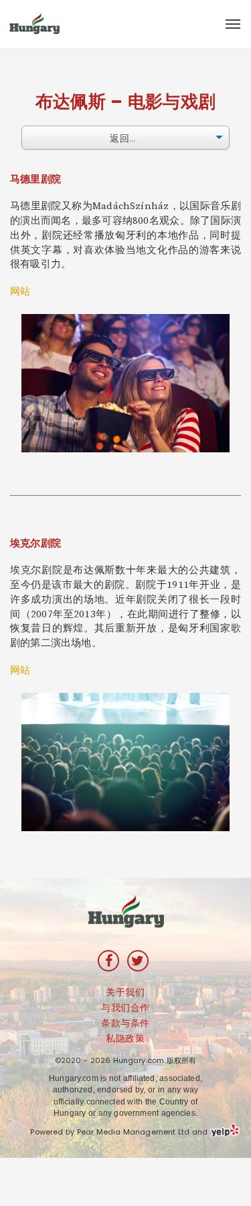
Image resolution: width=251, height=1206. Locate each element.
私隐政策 (125, 1038)
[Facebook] (108, 960)
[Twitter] (138, 960)
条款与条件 (125, 1023)
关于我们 (125, 992)
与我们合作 (125, 1007)
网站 (20, 291)
